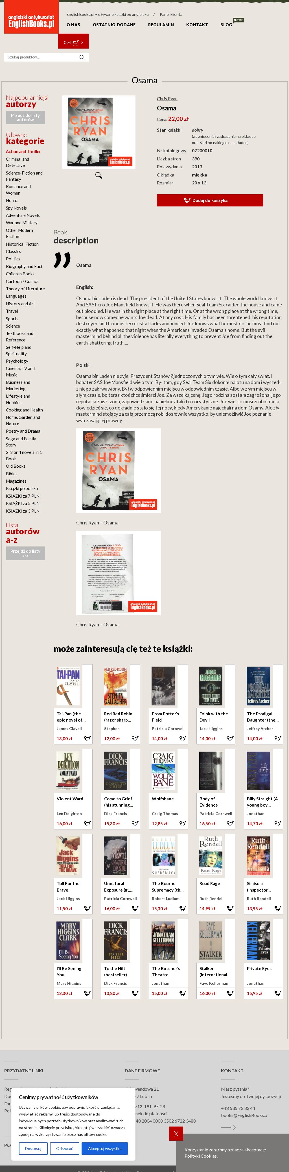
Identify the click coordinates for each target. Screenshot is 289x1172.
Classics (13, 251)
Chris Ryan (167, 98)
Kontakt (197, 24)
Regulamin (161, 24)
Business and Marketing (18, 385)
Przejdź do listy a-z (25, 553)
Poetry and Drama (23, 430)
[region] (73, 1124)
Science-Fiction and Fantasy (24, 176)
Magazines (16, 480)
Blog (226, 24)
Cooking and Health (24, 409)
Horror (12, 200)
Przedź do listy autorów (25, 117)
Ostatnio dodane (114, 24)
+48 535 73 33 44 (238, 1108)
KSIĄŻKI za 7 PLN (23, 495)
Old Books (15, 466)
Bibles (11, 473)
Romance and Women (18, 189)
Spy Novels (16, 207)
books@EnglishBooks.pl (244, 1115)
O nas (73, 24)
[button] (73, 738)
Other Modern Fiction (19, 233)
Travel (12, 310)
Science (13, 325)
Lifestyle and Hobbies (18, 399)
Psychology (17, 360)
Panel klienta (171, 14)
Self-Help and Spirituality (18, 350)
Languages (16, 296)
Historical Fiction (22, 244)
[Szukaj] (82, 57)
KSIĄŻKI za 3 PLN (23, 510)
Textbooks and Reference (19, 336)
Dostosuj (33, 1148)
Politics (13, 258)
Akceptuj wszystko (105, 1148)
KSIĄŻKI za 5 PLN (23, 503)
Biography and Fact (24, 266)
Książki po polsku (22, 488)
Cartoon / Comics (22, 281)
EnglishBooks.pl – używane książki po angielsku (108, 14)
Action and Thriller (23, 151)
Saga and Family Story (21, 441)
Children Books (20, 273)
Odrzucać (64, 1148)
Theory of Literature (25, 288)
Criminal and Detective (17, 162)
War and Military (22, 222)
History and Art (20, 303)
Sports (12, 318)
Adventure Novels (23, 215)
